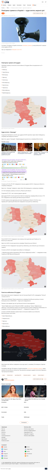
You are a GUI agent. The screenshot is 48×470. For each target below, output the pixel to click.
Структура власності (6, 435)
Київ (25, 412)
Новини (9, 5)
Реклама (3, 434)
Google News (29, 449)
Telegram (5, 449)
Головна (3, 7)
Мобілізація (26, 417)
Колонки (29, 5)
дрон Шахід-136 (18, 375)
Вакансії (3, 430)
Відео (35, 5)
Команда (3, 437)
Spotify (28, 451)
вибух (3, 375)
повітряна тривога (27, 375)
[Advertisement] (24, 56)
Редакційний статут (28, 432)
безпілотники (9, 375)
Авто (25, 402)
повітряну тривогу (27, 45)
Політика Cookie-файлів (29, 435)
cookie (9, 468)
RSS (27, 455)
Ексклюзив (4, 412)
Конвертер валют (5, 440)
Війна (8, 7)
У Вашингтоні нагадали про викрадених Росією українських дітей (8, 153)
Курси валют (4, 439)
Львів (3, 417)
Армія (14, 5)
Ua (42, 2)
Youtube (5, 447)
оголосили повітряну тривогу (35, 368)
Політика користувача (29, 429)
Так (46, 468)
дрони (34, 375)
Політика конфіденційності (30, 430)
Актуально (4, 402)
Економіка (19, 5)
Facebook (5, 455)
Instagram (6, 453)
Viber (5, 451)
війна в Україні (41, 375)
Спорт (24, 5)
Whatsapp (6, 458)
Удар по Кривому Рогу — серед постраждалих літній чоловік (25, 153)
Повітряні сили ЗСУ (17, 49)
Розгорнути (24, 422)
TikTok (28, 447)
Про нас (3, 429)
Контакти (4, 432)
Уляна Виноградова (9, 380)
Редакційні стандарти (29, 434)
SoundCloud (29, 453)
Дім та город (4, 407)
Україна (4, 5)
